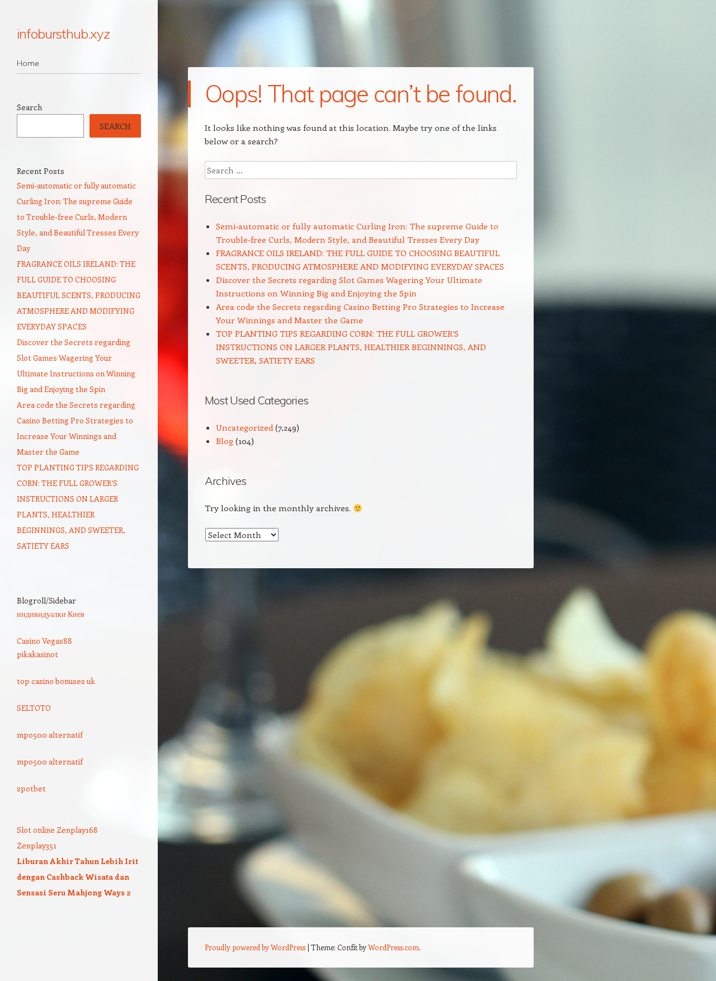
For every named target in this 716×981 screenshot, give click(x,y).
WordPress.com (393, 947)
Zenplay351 (36, 845)
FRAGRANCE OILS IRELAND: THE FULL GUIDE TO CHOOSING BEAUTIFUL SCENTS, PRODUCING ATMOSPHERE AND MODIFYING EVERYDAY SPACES (78, 295)
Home (28, 63)
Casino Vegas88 (44, 640)
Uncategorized (244, 427)
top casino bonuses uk (56, 681)
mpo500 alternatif (50, 734)
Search (29, 107)
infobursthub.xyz (63, 33)
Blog (224, 440)
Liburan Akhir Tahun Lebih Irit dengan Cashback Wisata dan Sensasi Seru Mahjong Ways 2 (77, 877)
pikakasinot (37, 654)
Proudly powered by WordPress (255, 947)
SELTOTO (34, 707)
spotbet (31, 788)
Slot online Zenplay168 (57, 829)
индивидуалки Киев (50, 614)
